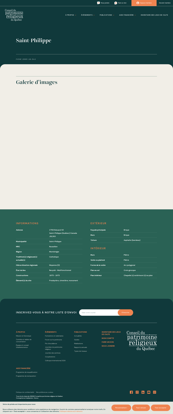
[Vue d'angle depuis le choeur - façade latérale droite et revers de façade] (33, 180)
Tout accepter (160, 408)
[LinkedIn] (143, 392)
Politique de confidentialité (25, 392)
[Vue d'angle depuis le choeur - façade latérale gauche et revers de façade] (140, 144)
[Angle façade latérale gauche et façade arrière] (104, 109)
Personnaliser (121, 408)
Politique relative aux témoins (71, 411)
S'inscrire (125, 313)
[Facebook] (131, 392)
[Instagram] (137, 392)
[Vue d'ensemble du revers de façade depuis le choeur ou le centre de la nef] (68, 180)
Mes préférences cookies (44, 392)
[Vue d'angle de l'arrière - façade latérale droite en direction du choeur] (104, 144)
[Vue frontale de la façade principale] (33, 109)
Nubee (36, 398)
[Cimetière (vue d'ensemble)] (33, 144)
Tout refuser (141, 408)
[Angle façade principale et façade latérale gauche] (68, 109)
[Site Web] (154, 392)
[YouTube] (149, 392)
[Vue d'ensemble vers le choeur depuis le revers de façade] (68, 144)
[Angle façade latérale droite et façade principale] (140, 109)
